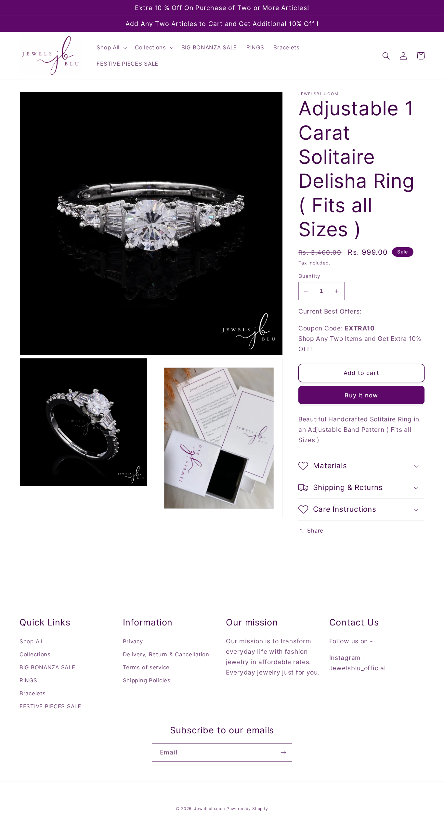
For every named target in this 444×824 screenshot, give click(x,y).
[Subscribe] (283, 752)
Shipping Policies (147, 680)
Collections (35, 654)
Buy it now (361, 395)
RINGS (28, 680)
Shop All (31, 641)
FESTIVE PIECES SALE (50, 706)
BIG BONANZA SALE (47, 667)
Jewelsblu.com (209, 808)
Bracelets (33, 693)
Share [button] (315, 530)
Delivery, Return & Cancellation (166, 654)
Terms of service (146, 667)
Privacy (133, 641)
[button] (111, 48)
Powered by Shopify (247, 808)
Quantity (309, 276)
